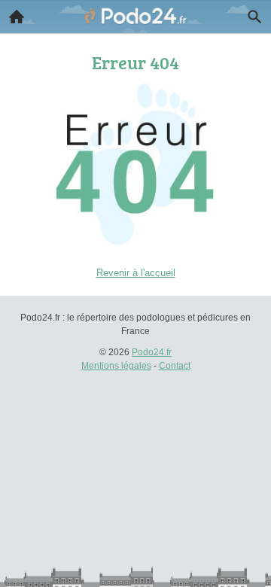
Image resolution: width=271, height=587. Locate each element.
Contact (174, 365)
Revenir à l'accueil (135, 272)
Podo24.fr (152, 352)
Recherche (254, 16)
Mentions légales (116, 365)
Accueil (16, 16)
